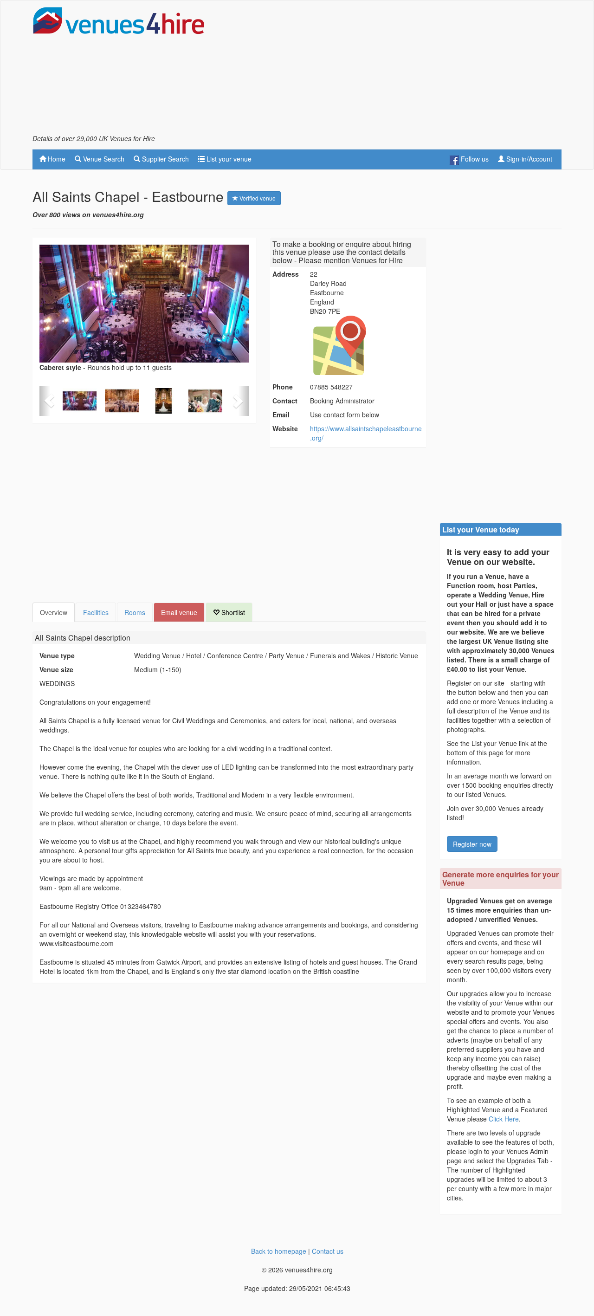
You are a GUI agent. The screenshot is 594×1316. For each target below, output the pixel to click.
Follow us (474, 158)
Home (55, 158)
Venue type (57, 655)
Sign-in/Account (528, 158)
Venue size (56, 669)
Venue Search (102, 158)
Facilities (96, 612)
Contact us (327, 1251)
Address (285, 274)
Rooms (134, 612)
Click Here (504, 1118)
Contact (284, 400)
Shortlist (232, 612)
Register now (472, 844)
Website (285, 428)
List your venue (228, 158)
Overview (53, 612)
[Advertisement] (393, 70)
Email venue (179, 612)
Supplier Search (164, 158)
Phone (282, 386)
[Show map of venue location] (366, 345)
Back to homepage (278, 1251)
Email (281, 414)
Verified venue (257, 198)
